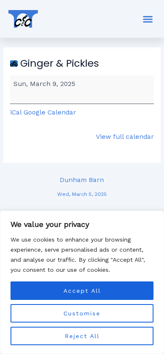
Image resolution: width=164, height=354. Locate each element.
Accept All (82, 290)
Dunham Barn (82, 182)
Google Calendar (50, 112)
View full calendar (125, 137)
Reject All (82, 336)
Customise (82, 313)
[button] (148, 19)
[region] (82, 282)
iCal (16, 112)
